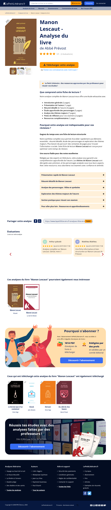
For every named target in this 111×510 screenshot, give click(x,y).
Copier (88, 221)
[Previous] (10, 254)
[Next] (102, 254)
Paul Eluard (37, 485)
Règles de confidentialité (68, 478)
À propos (88, 471)
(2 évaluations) (67, 54)
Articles (87, 482)
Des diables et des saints (16, 485)
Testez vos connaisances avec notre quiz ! (60, 70)
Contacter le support (66, 482)
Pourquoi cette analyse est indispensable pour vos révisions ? (67, 126)
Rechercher (76, 3)
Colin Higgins (37, 471)
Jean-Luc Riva (37, 478)
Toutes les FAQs (65, 487)
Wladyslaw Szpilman (40, 475)
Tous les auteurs (39, 490)
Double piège (11, 482)
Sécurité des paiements (67, 471)
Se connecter (101, 3)
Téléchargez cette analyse (60, 65)
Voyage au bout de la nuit (16, 471)
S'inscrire (89, 3)
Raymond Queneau (40, 482)
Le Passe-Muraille (13, 475)
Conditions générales (66, 475)
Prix (86, 478)
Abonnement (89, 475)
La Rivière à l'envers (14, 478)
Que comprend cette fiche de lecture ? (60, 92)
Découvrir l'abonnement (81, 360)
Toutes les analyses (14, 490)
